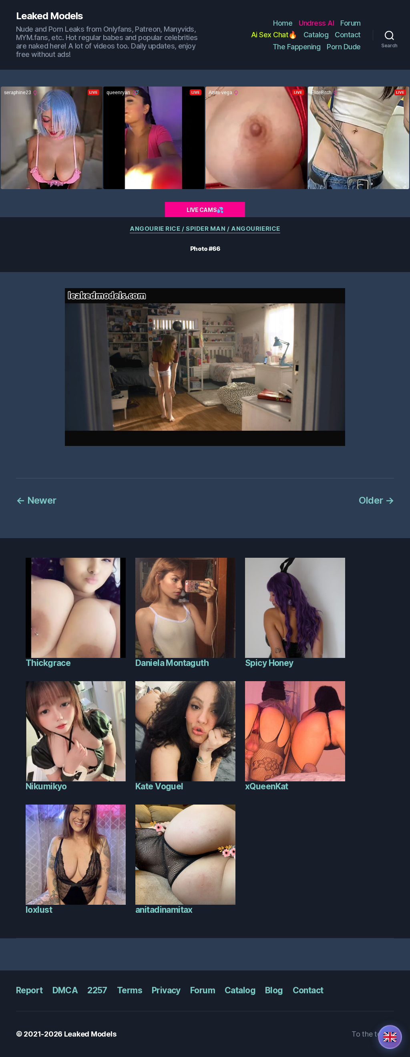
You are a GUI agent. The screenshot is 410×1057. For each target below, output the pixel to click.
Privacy (166, 990)
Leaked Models (49, 16)
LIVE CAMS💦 (205, 209)
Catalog (316, 34)
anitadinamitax (164, 910)
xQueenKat (266, 786)
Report (29, 990)
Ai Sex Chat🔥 (274, 34)
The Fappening (297, 46)
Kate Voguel (159, 786)
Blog (274, 990)
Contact (348, 34)
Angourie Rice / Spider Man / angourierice (205, 228)
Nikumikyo (46, 786)
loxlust (39, 910)
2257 (97, 990)
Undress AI (316, 23)
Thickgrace (48, 663)
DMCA (65, 990)
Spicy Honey (269, 663)
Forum (350, 23)
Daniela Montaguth (172, 663)
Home (282, 23)
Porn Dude (344, 46)
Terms (129, 990)
